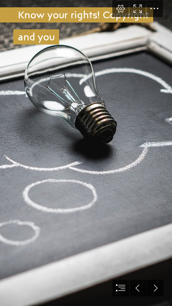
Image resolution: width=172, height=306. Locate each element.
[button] (120, 8)
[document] (86, 153)
